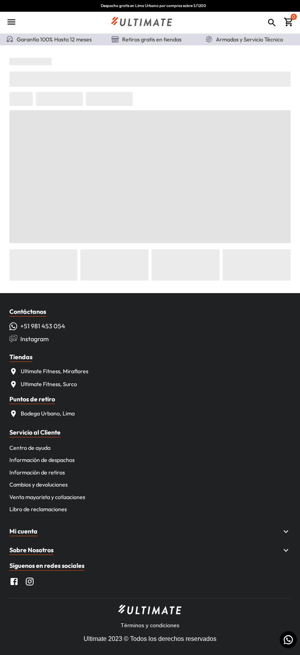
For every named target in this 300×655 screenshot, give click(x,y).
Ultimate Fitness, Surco (49, 384)
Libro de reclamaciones (38, 509)
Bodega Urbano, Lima (48, 413)
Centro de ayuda (29, 447)
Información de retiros (37, 472)
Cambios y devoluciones (38, 484)
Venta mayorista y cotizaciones (47, 497)
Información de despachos (42, 460)
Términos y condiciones (150, 625)
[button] (150, 531)
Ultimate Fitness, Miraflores (54, 371)
